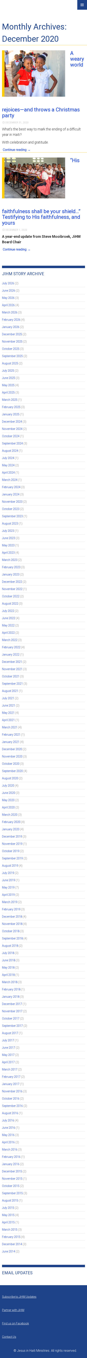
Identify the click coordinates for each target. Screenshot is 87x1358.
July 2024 (8, 458)
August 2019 (10, 865)
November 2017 (12, 1011)
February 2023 (11, 567)
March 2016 (9, 1149)
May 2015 (8, 1215)
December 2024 (12, 421)
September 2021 (12, 683)
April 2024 (8, 472)
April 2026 (8, 305)
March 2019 (9, 902)
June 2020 (8, 792)
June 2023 (8, 538)
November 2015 (12, 1178)
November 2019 (12, 843)
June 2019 (8, 880)
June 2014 (8, 1251)
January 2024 (10, 494)
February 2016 (11, 1156)
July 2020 (8, 785)
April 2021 (8, 720)
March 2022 (9, 640)
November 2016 (12, 1091)
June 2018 (8, 960)
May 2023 (8, 545)
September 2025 (12, 356)
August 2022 (10, 603)
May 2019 (8, 887)
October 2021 (10, 676)
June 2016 (8, 1127)
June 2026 (8, 290)
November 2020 (12, 756)
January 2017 (10, 1084)
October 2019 (10, 851)
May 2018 (8, 967)
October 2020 (10, 763)
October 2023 (10, 509)
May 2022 (8, 625)
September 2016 (12, 1105)
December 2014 (12, 1244)
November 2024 (12, 428)
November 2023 (12, 501)
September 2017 (12, 1025)
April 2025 (8, 392)
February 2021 (11, 734)
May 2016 (8, 1135)
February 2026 (11, 319)
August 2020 (10, 778)
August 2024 (10, 450)
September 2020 (12, 771)
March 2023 (9, 560)
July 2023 (8, 530)
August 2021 (10, 691)
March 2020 (9, 814)
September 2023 (12, 516)
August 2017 (10, 1033)
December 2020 (12, 749)
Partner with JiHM (13, 1310)
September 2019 (12, 858)
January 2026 (10, 327)
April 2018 (8, 974)
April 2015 (8, 1222)
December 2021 (12, 661)
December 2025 (12, 334)
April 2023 (8, 552)
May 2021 (8, 712)
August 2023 (10, 523)
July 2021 (8, 698)
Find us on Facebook (15, 1323)
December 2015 (12, 1171)
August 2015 (10, 1200)
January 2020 (10, 829)
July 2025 (8, 370)
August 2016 (10, 1113)
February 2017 (11, 1076)
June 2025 (8, 378)
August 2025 (10, 363)
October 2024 (10, 436)
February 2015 (11, 1236)
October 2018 (10, 931)
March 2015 (9, 1229)
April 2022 (8, 632)
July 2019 (8, 873)
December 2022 (12, 581)
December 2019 (12, 836)
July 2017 (8, 1040)
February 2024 (11, 487)
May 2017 (8, 1055)
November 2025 (12, 341)
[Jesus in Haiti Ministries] (12, 8)
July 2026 (8, 283)
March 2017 (9, 1069)
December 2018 (12, 916)
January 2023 (10, 574)
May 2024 (8, 465)
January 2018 (10, 996)
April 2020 (8, 807)
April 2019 (8, 894)
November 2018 (12, 923)
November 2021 (12, 669)
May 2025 (8, 385)
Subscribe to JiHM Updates (19, 1296)
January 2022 (10, 654)
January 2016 (10, 1164)
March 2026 (9, 312)
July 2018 (8, 953)
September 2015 (12, 1193)
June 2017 (8, 1047)
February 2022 (11, 647)
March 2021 (9, 727)
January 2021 (10, 742)
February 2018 (11, 989)
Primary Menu (82, 5)
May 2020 (8, 800)
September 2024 (12, 443)
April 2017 (8, 1062)
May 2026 (8, 297)
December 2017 (12, 1004)
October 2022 (10, 596)
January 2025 (10, 414)
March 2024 (9, 479)
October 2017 (10, 1018)
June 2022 (8, 618)
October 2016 (10, 1098)
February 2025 (11, 407)
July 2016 (8, 1120)
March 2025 (9, 399)
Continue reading (17, 150)
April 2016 (8, 1142)
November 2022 (12, 589)
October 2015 (10, 1186)
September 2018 (12, 938)
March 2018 (9, 982)
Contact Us (9, 1336)
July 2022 (8, 610)
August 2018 (10, 945)
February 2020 (11, 822)
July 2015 (8, 1207)
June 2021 (8, 705)
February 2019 (11, 909)
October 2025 (10, 348)
